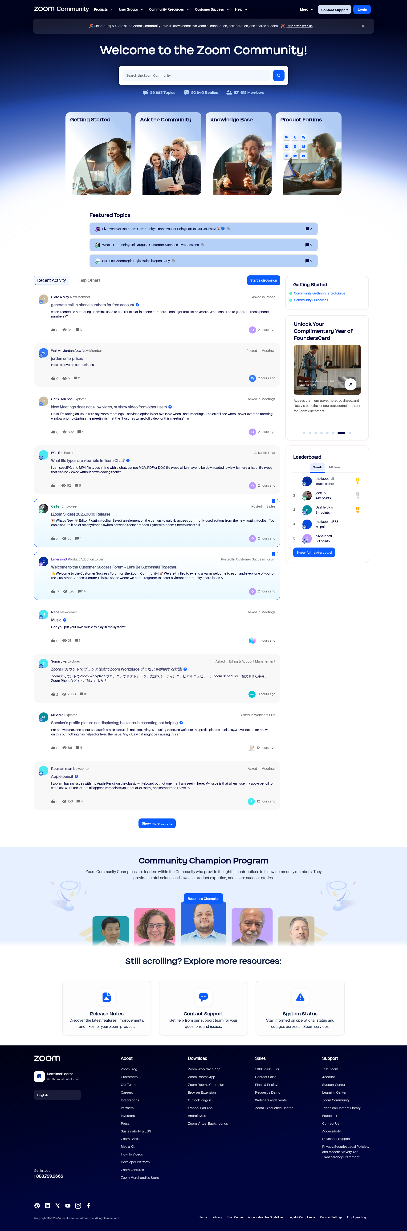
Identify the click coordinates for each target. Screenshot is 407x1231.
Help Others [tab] (89, 280)
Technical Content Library (341, 1108)
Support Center (333, 1085)
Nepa (55, 612)
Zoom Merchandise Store (140, 1177)
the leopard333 (327, 522)
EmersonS (59, 559)
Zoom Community (336, 1100)
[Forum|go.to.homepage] (61, 9)
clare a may (60, 297)
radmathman (61, 768)
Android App (197, 1116)
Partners (127, 1108)
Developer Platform (135, 1162)
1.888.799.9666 (48, 1176)
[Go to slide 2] (310, 433)
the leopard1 (325, 479)
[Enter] (279, 75)
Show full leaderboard (314, 552)
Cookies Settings (331, 1217)
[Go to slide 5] (327, 433)
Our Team (128, 1085)
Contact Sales (265, 1077)
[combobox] (196, 75)
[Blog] (37, 1205)
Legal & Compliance (302, 1217)
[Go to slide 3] (316, 433)
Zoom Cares (130, 1139)
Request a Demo (267, 1092)
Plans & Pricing (266, 1085)
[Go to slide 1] (304, 433)
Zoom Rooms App (201, 1077)
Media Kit (128, 1146)
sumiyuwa (59, 661)
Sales (260, 1058)
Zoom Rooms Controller (206, 1085)
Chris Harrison (62, 399)
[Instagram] (78, 1205)
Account (328, 1077)
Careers (127, 1092)
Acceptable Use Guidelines (266, 1217)
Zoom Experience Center (274, 1108)
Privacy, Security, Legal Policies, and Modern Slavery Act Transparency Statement (345, 1151)
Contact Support (334, 10)
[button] (263, 280)
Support (330, 1058)
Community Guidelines (311, 300)
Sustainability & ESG (136, 1131)
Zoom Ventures (132, 1170)
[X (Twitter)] (57, 1205)
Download (198, 1058)
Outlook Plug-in (199, 1100)
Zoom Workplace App (204, 1069)
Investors (128, 1116)
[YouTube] (68, 1205)
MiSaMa (57, 715)
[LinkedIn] (47, 1205)
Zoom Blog (129, 1069)
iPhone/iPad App (200, 1108)
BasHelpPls (324, 507)
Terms (203, 1217)
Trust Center (235, 1217)
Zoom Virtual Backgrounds (208, 1123)
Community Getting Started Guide (319, 293)
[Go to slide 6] (333, 433)
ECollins (57, 452)
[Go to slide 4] (321, 433)
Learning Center (334, 1092)
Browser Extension (202, 1092)
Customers (129, 1077)
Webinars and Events (271, 1100)
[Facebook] (88, 1205)
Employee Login (357, 1217)
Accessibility (331, 1131)
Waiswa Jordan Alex (66, 350)
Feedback (329, 1116)
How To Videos (132, 1154)
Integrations (130, 1100)
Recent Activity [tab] (51, 280)
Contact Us (330, 1123)
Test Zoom (330, 1069)
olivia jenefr (324, 536)
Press (125, 1123)
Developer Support (336, 1139)
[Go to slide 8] (347, 433)
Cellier (56, 506)
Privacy (217, 1217)
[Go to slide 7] (339, 433)
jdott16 (321, 493)
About (127, 1058)
